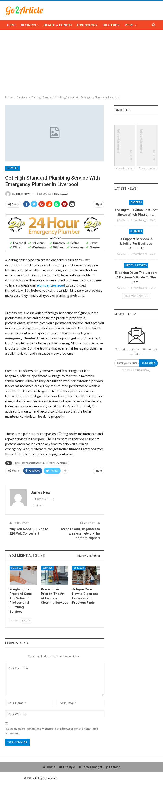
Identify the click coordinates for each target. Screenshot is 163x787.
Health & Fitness (58, 25)
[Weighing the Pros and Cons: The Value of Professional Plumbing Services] (23, 575)
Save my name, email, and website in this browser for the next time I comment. (52, 731)
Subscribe (148, 363)
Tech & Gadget (92, 767)
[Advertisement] (81, 62)
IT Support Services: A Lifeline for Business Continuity (136, 243)
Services (12, 168)
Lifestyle (69, 767)
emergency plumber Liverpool (30, 463)
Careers (136, 202)
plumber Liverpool (58, 463)
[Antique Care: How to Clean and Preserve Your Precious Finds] (86, 575)
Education (111, 25)
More (129, 25)
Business (28, 25)
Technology (86, 25)
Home (11, 25)
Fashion (114, 767)
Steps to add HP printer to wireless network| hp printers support (80, 533)
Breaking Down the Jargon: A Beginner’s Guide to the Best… (136, 277)
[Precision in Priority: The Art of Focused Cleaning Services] (55, 575)
